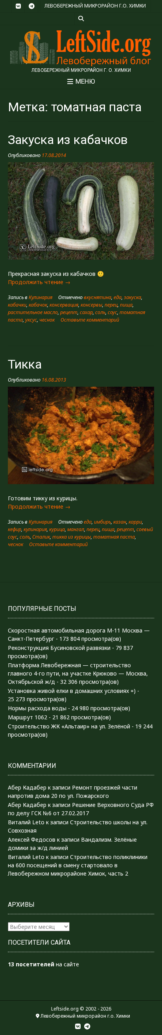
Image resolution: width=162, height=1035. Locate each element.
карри (135, 521)
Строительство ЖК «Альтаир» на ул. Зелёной (69, 726)
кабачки (17, 304)
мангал (75, 529)
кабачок (38, 304)
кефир (14, 529)
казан (119, 521)
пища (126, 304)
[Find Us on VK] (18, 6)
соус (112, 312)
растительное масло (33, 312)
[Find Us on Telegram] (31, 6)
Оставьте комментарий (90, 319)
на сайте (43, 964)
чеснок (47, 319)
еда (118, 297)
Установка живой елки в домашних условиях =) (72, 690)
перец (111, 304)
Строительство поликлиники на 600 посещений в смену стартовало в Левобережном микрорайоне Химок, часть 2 (77, 865)
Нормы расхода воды (37, 708)
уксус (31, 319)
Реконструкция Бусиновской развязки (59, 647)
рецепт (68, 312)
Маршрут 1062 (27, 717)
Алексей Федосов (31, 839)
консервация (64, 304)
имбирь (102, 521)
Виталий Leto (26, 822)
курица (57, 529)
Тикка (25, 364)
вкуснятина (97, 297)
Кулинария (40, 297)
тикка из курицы (71, 536)
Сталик (41, 536)
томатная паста (114, 536)
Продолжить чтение (39, 282)
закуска (132, 297)
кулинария (35, 529)
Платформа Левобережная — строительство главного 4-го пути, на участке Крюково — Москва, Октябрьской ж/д (78, 673)
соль (100, 312)
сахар (86, 312)
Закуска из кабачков (68, 139)
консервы (91, 304)
